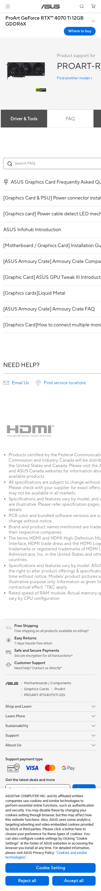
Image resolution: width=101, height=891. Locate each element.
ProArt (59, 689)
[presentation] (6, 383)
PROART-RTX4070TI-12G (44, 695)
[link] (50, 7)
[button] (7, 6)
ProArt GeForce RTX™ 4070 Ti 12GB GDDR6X (44, 21)
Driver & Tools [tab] (24, 119)
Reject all (27, 880)
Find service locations (65, 383)
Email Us (20, 383)
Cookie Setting (50, 868)
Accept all (73, 880)
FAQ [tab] (70, 119)
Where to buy (79, 31)
